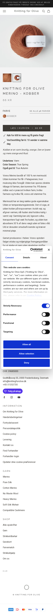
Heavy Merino (10, 499)
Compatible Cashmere (14, 510)
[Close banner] (49, 250)
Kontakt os (8, 445)
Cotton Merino (10, 488)
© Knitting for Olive (26, 595)
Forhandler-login (11, 456)
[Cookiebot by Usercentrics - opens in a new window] (32, 250)
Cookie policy (9, 434)
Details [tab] (26, 257)
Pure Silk (7, 482)
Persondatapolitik (11, 428)
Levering (7, 439)
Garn (5, 530)
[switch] (46, 314)
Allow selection (26, 353)
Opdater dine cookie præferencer (19, 462)
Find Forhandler (10, 450)
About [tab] (43, 257)
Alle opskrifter (10, 525)
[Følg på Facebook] (4, 397)
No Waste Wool (10, 493)
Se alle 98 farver (40, 111)
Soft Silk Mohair (11, 504)
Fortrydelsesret (10, 422)
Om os (6, 558)
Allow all (26, 344)
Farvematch (8, 547)
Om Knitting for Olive (13, 411)
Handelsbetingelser (12, 417)
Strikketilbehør (10, 536)
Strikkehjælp (9, 553)
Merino (6, 476)
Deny (26, 363)
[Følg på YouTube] (19, 397)
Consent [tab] (9, 257)
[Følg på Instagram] (11, 397)
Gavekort (7, 542)
